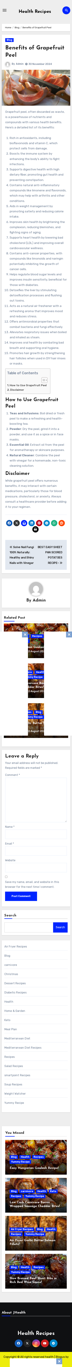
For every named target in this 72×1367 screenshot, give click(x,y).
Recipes (37, 636)
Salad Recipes (13, 1066)
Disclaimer (17, 389)
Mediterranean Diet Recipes (22, 1047)
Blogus (60, 1356)
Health (40, 672)
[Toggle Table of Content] (43, 380)
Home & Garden (14, 1011)
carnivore (10, 965)
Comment (12, 775)
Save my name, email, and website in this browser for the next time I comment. (32, 884)
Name (10, 826)
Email (9, 843)
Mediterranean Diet (17, 1038)
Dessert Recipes (15, 983)
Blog (9, 40)
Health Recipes (35, 11)
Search (10, 915)
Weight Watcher (15, 1093)
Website (10, 860)
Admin (20, 63)
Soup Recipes (13, 1084)
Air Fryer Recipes (15, 946)
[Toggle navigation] (4, 10)
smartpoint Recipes (17, 1075)
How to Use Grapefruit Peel (28, 385)
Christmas (11, 974)
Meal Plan (10, 1029)
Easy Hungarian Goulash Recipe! (32, 647)
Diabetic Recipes (15, 992)
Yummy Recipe (33, 677)
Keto (7, 1020)
